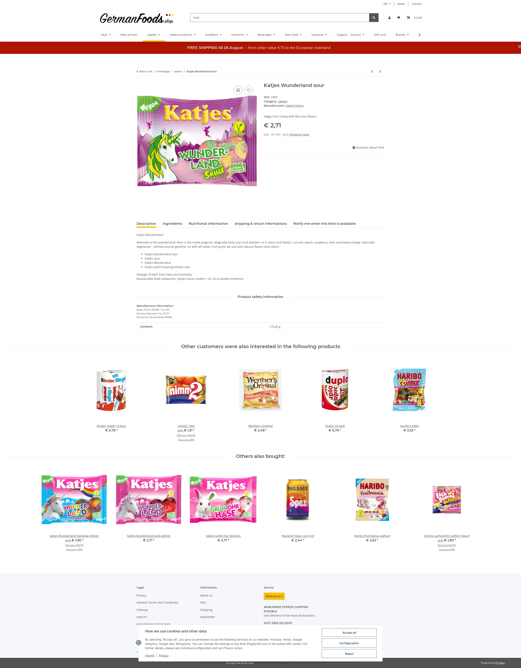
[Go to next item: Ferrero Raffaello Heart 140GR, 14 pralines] (380, 71)
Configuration (349, 643)
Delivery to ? (274, 596)
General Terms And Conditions (157, 602)
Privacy (164, 655)
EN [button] (385, 4)
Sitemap (142, 610)
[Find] (374, 17)
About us (206, 595)
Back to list (145, 71)
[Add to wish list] (248, 90)
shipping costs (299, 134)
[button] (389, 18)
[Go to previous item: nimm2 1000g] (372, 71)
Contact (417, 4)
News (401, 4)
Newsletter (207, 617)
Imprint (149, 655)
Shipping (206, 610)
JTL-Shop (500, 663)
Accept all (349, 632)
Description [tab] (146, 224)
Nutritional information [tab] (208, 224)
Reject (349, 653)
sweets (282, 101)
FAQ (203, 602)
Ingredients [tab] (172, 224)
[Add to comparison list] (238, 90)
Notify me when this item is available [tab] (324, 224)
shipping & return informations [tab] (261, 224)
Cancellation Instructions (154, 624)
